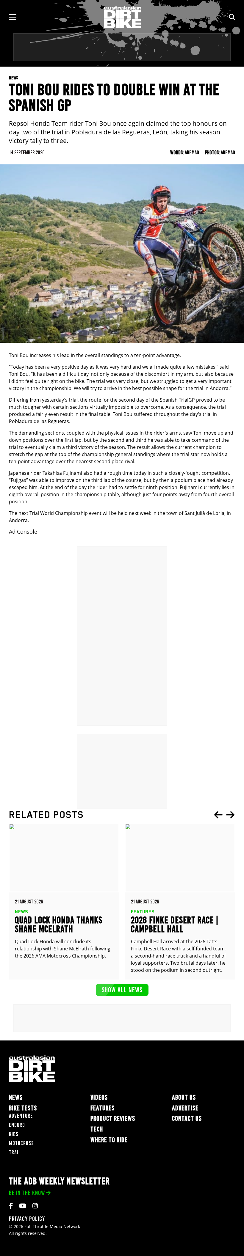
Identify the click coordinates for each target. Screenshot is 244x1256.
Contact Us (187, 1118)
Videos (99, 1097)
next (230, 815)
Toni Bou (19, 374)
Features (102, 1108)
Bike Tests (23, 1108)
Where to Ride (109, 1139)
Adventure (21, 1115)
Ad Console (23, 531)
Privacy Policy (27, 1218)
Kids (13, 1134)
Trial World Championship (58, 513)
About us (184, 1097)
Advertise (185, 1108)
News (16, 1097)
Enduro (17, 1125)
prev (218, 815)
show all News (122, 989)
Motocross (21, 1143)
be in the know (27, 1192)
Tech (96, 1129)
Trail (15, 1152)
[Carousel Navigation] (224, 815)
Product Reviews (112, 1118)
